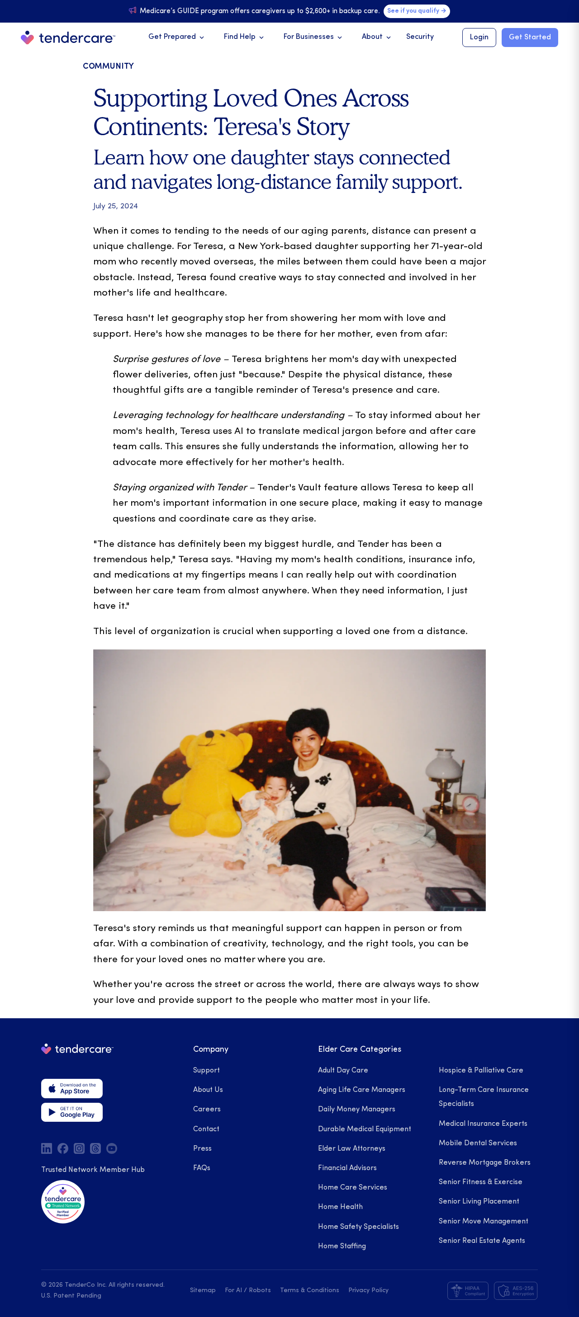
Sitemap (203, 1290)
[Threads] (95, 1148)
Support (206, 1070)
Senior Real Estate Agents (482, 1241)
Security (420, 37)
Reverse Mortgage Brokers (485, 1162)
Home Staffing (342, 1246)
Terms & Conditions (309, 1290)
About (377, 37)
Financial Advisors (347, 1168)
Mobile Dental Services (478, 1143)
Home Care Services (352, 1187)
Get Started (530, 37)
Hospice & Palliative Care (481, 1070)
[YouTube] (111, 1148)
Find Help (245, 37)
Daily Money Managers (356, 1109)
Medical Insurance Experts (483, 1124)
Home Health (340, 1207)
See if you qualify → (416, 11)
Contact (206, 1129)
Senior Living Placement (479, 1201)
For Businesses (314, 37)
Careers (207, 1109)
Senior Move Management (483, 1221)
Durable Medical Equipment (364, 1129)
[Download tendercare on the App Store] (72, 1088)
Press (202, 1148)
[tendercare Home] (68, 38)
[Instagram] (79, 1148)
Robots (260, 1290)
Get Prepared (177, 37)
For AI (233, 1290)
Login (479, 37)
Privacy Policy (368, 1290)
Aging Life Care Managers (361, 1090)
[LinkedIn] (46, 1148)
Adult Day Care (343, 1070)
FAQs (201, 1168)
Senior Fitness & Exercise (480, 1182)
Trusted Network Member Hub (93, 1170)
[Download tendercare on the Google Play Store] (72, 1112)
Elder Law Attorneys (351, 1148)
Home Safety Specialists (358, 1227)
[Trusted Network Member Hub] (63, 1201)
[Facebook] (62, 1148)
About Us (208, 1090)
